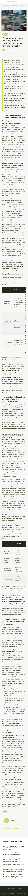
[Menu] (20, 1)
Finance (8, 5)
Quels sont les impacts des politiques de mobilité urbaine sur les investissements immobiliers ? (14, 848)
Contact (19, 888)
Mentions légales (11, 888)
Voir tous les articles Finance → (10, 828)
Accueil (3, 5)
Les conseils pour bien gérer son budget (13, 864)
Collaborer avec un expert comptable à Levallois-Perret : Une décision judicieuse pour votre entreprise (13, 859)
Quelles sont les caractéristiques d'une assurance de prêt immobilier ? (13, 853)
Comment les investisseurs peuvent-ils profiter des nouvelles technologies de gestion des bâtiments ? (13, 876)
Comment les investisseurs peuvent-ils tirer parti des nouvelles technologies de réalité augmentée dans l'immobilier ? (13, 869)
